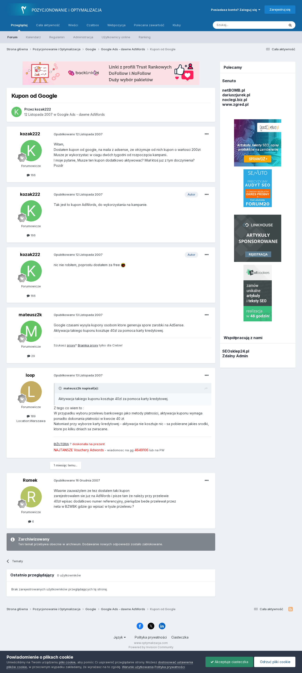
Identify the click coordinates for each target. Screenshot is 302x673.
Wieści (73, 25)
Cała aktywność (48, 25)
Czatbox (93, 25)
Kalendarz (33, 37)
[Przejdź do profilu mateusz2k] (31, 331)
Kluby (177, 25)
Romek (30, 480)
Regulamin (57, 37)
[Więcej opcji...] (206, 134)
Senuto (229, 80)
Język (118, 637)
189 (33, 416)
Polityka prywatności (151, 637)
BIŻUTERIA (61, 444)
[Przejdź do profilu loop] (31, 391)
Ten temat (271, 25)
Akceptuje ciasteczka (231, 662)
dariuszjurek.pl (236, 95)
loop (30, 375)
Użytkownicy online (116, 37)
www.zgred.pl (235, 104)
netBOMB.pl (233, 90)
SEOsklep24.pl (235, 351)
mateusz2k (30, 314)
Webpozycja (116, 25)
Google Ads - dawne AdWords (81, 114)
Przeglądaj (19, 25)
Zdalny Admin (235, 356)
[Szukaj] (290, 25)
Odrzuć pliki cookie (274, 662)
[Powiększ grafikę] (123, 265)
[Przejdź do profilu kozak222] (16, 112)
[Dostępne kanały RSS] (290, 609)
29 (32, 356)
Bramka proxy (88, 345)
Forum (12, 37)
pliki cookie (67, 662)
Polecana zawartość (149, 25)
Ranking (145, 37)
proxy (71, 345)
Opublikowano (78, 134)
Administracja (83, 37)
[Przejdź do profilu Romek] (31, 496)
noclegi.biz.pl (234, 99)
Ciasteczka (180, 637)
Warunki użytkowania (138, 667)
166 (33, 175)
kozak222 (30, 133)
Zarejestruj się (279, 9)
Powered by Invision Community (151, 647)
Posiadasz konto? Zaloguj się (234, 10)
